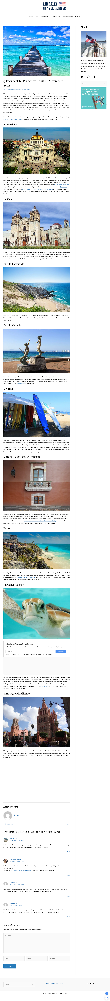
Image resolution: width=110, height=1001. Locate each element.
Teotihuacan (63, 187)
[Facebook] (88, 983)
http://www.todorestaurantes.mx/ (21, 870)
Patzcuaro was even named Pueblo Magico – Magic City (40, 521)
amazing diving (44, 686)
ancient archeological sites (62, 185)
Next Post (66, 824)
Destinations (10, 89)
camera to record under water (26, 577)
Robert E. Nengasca (15, 859)
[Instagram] (93, 983)
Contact (61, 983)
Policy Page (54, 983)
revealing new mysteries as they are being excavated (37, 189)
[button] (49, 16)
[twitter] (84, 76)
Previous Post (8, 824)
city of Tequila (21, 384)
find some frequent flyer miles (12, 119)
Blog (4, 89)
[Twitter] (91, 983)
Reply (68, 852)
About (48, 983)
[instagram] (90, 76)
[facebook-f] (95, 76)
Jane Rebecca (13, 838)
